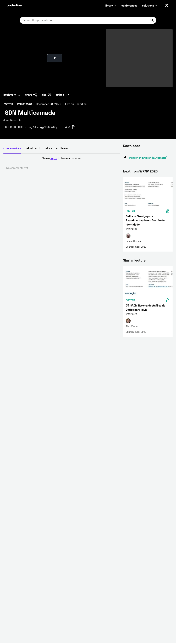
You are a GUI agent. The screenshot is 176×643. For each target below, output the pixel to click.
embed (60, 94)
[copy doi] (75, 127)
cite (43, 94)
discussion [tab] (12, 148)
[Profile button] (166, 5)
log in (54, 158)
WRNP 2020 (148, 171)
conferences (129, 5)
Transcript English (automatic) (148, 157)
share (28, 94)
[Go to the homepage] (14, 5)
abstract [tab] (33, 148)
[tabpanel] (61, 163)
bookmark (9, 94)
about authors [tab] (56, 148)
